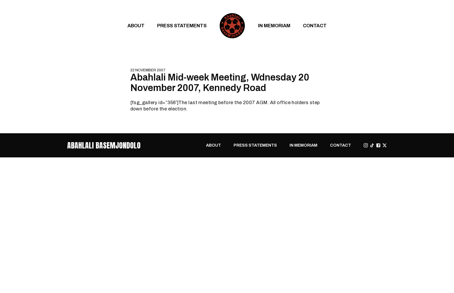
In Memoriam (274, 25)
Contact (315, 25)
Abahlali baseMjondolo (104, 145)
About (136, 25)
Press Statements (182, 25)
